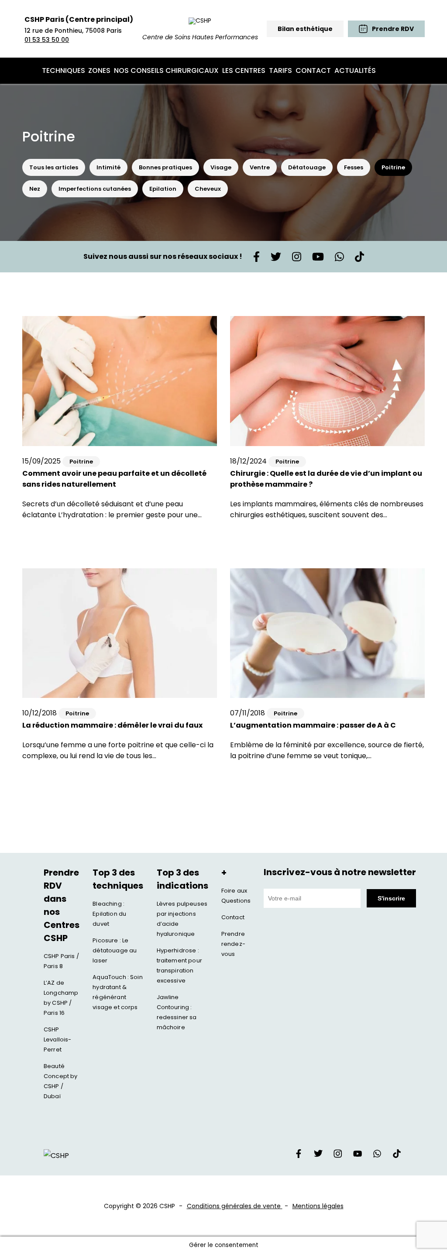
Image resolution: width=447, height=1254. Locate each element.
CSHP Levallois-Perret (58, 1039)
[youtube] (357, 1155)
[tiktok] (396, 1155)
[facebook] (298, 1155)
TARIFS (280, 70)
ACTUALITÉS (355, 70)
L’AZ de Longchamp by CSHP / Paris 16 (61, 998)
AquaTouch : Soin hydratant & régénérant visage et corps (118, 992)
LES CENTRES (243, 70)
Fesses (353, 167)
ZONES (99, 70)
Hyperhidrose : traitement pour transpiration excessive (179, 965)
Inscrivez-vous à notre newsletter (340, 872)
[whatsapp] (377, 1155)
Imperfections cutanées (94, 189)
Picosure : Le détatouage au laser (115, 950)
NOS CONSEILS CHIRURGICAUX (166, 70)
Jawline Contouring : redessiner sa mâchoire (177, 1012)
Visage (220, 167)
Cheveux (208, 189)
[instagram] (338, 1155)
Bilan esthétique (305, 28)
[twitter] (318, 1155)
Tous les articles (53, 167)
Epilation (162, 189)
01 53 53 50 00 (46, 39)
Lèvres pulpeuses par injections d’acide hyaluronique (182, 919)
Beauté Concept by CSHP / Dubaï (61, 1081)
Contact (232, 917)
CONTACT (313, 70)
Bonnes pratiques (165, 167)
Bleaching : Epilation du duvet (109, 914)
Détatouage (307, 167)
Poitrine (393, 167)
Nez (34, 189)
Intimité (108, 167)
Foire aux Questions (236, 895)
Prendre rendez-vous (233, 944)
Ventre (260, 167)
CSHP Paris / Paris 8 (61, 961)
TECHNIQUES (63, 70)
